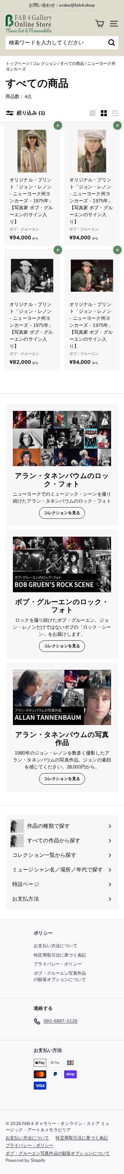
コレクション (45, 63)
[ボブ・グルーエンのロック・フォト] (62, 564)
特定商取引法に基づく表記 (60, 955)
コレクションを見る (62, 512)
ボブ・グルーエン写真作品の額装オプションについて (60, 976)
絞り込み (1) (30, 113)
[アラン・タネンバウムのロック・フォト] (62, 438)
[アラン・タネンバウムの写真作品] (62, 697)
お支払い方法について (55, 946)
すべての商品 (72, 63)
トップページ (18, 63)
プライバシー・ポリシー (58, 964)
